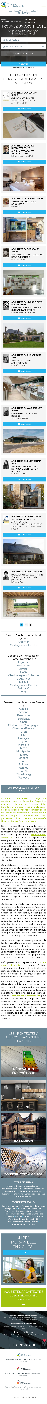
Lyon (9, 1318)
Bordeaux (41, 1318)
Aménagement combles (23, 1224)
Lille (11, 1320)
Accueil (4, 19)
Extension (36, 1208)
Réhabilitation (31, 1221)
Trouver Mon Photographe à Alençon (18, 1387)
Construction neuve (11, 1206)
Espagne (13, 1326)
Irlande (30, 1326)
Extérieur (6, 1194)
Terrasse (20, 1211)
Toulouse (34, 1318)
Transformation (11, 1214)
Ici (23, 1303)
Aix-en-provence (24, 1318)
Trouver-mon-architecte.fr (26, 995)
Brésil (23, 1328)
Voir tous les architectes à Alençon (23, 789)
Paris (4, 1318)
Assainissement (15, 1221)
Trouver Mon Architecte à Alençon (17, 1359)
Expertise (9, 1211)
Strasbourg (27, 1320)
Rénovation (27, 1206)
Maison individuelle (16, 1186)
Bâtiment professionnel (30, 1191)
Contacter (26, 109)
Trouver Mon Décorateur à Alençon (17, 1373)
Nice (15, 1320)
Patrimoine (18, 1194)
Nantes (20, 1320)
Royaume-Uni (22, 1326)
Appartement (32, 1186)
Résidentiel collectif (11, 1188)
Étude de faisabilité (28, 1219)
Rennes (34, 1320)
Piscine (18, 1216)
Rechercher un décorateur (31, 20)
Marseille (15, 1318)
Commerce (27, 1188)
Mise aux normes (33, 1211)
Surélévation (24, 1208)
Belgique (7, 1326)
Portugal (40, 1326)
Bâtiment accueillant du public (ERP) (30, 1195)
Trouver (23, 64)
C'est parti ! (23, 1252)
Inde (35, 1326)
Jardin (26, 1216)
